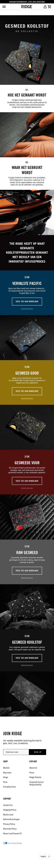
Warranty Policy (10, 828)
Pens (5, 782)
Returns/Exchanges (11, 819)
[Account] (45, 7)
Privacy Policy (9, 824)
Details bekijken (27, 309)
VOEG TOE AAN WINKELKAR (27, 301)
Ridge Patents (35, 777)
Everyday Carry (9, 786)
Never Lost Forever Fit (12, 833)
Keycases (7, 772)
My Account (8, 814)
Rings (5, 777)
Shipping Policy (9, 809)
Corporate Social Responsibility (36, 783)
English (43, 856)
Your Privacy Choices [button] (15, 843)
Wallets (6, 767)
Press (31, 772)
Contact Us (8, 805)
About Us (33, 767)
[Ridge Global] (27, 6)
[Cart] (50, 7)
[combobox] (45, 856)
